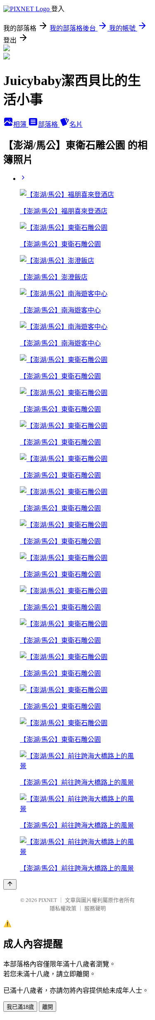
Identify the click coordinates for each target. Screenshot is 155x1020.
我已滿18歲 (20, 1007)
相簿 (20, 124)
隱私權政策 (63, 908)
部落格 (49, 124)
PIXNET (47, 900)
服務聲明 (95, 908)
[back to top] (10, 884)
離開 (47, 1007)
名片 (76, 124)
